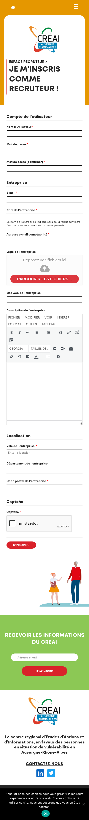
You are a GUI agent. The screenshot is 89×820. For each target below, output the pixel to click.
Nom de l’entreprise (21, 210)
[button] (11, 332)
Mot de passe (17, 144)
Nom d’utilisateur (19, 126)
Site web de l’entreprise (23, 293)
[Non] (83, 804)
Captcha (13, 512)
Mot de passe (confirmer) (25, 161)
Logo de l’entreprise (21, 251)
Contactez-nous (44, 763)
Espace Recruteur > (28, 61)
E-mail (11, 192)
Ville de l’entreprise (21, 446)
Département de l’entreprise (27, 463)
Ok (46, 813)
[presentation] (15, 317)
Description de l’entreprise (25, 310)
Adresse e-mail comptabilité (27, 234)
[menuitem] (15, 317)
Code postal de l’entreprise (27, 481)
